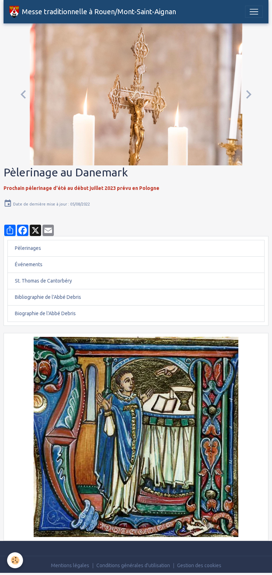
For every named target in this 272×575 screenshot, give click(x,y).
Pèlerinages (28, 248)
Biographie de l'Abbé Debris (45, 313)
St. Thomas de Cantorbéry (43, 281)
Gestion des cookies (199, 565)
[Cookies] (15, 560)
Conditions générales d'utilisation (133, 565)
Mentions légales (70, 565)
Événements (28, 264)
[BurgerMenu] (254, 12)
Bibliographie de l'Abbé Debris (48, 297)
